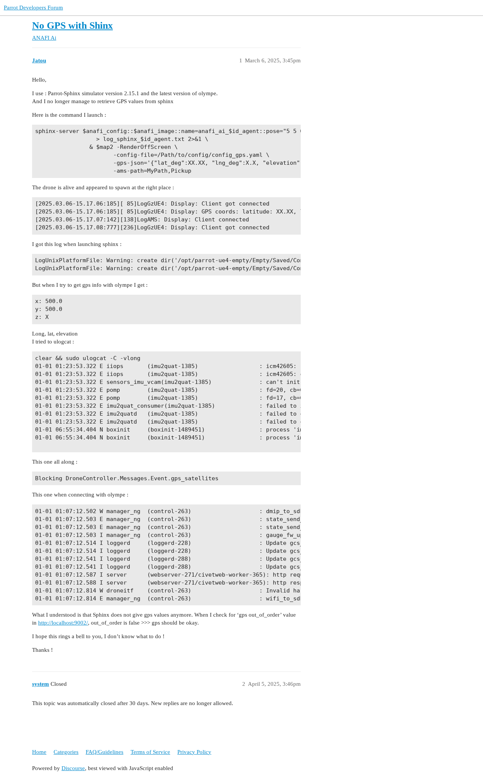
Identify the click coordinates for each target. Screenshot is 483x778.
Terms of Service (150, 752)
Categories (66, 752)
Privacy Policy (194, 752)
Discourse (73, 768)
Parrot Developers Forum (33, 8)
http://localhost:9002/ (63, 623)
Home (39, 752)
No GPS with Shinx (72, 25)
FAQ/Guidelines (104, 752)
